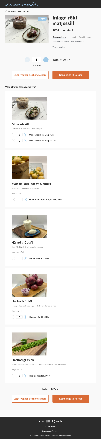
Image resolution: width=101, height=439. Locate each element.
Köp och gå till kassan (70, 74)
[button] (29, 108)
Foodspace (66, 436)
